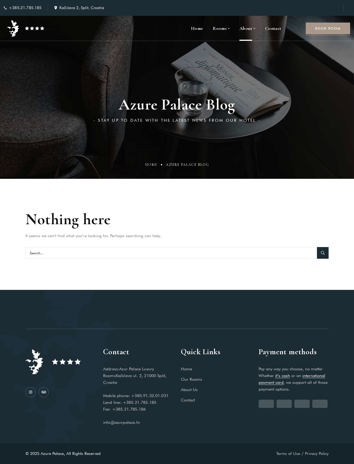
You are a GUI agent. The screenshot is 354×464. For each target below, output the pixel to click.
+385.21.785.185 (25, 7)
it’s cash (282, 375)
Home (151, 164)
